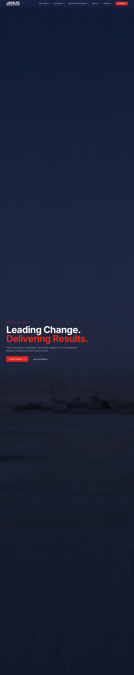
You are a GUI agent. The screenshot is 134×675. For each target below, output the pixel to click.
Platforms (57, 3)
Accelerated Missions (77, 3)
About (95, 3)
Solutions (43, 3)
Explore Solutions (15, 359)
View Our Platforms (40, 359)
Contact (121, 3)
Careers (106, 3)
